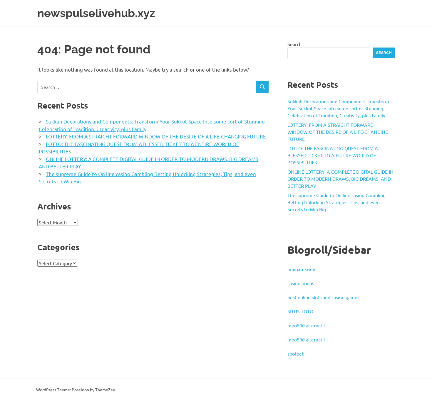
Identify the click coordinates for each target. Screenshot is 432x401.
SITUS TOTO (300, 311)
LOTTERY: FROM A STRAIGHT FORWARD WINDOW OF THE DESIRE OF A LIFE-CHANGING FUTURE (156, 136)
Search (294, 44)
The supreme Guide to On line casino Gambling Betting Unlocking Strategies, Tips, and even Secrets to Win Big (336, 202)
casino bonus (300, 283)
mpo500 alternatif (306, 325)
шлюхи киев (301, 269)
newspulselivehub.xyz (96, 13)
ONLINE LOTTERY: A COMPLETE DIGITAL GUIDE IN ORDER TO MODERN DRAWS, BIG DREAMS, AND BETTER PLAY (340, 179)
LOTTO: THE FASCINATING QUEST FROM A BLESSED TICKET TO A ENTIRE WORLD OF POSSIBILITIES (332, 155)
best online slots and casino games (323, 297)
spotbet (295, 353)
